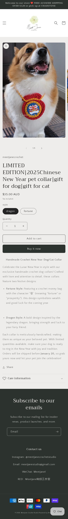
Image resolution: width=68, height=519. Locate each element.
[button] (4, 23)
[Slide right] (42, 148)
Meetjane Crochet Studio (30, 513)
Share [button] (10, 367)
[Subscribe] (57, 432)
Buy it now (34, 248)
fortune (28, 211)
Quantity (7, 219)
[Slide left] (26, 148)
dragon (10, 211)
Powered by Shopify (46, 513)
